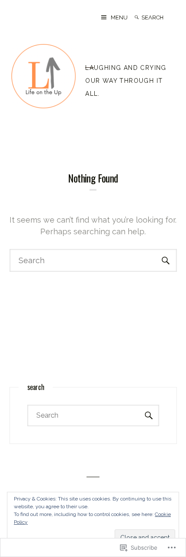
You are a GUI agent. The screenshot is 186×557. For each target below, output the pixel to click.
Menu (119, 17)
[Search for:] (159, 17)
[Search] (136, 17)
